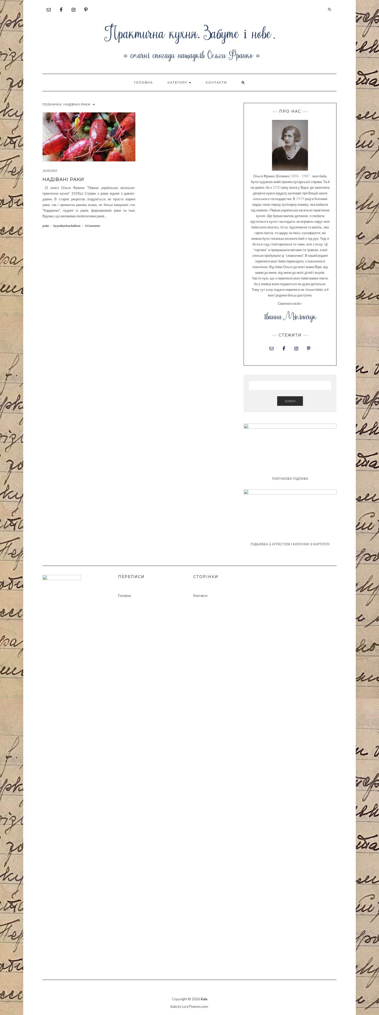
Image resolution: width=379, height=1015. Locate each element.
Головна (143, 82)
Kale (204, 999)
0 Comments (92, 225)
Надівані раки (63, 179)
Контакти (216, 82)
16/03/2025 (50, 170)
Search (290, 401)
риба (46, 225)
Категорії (178, 82)
